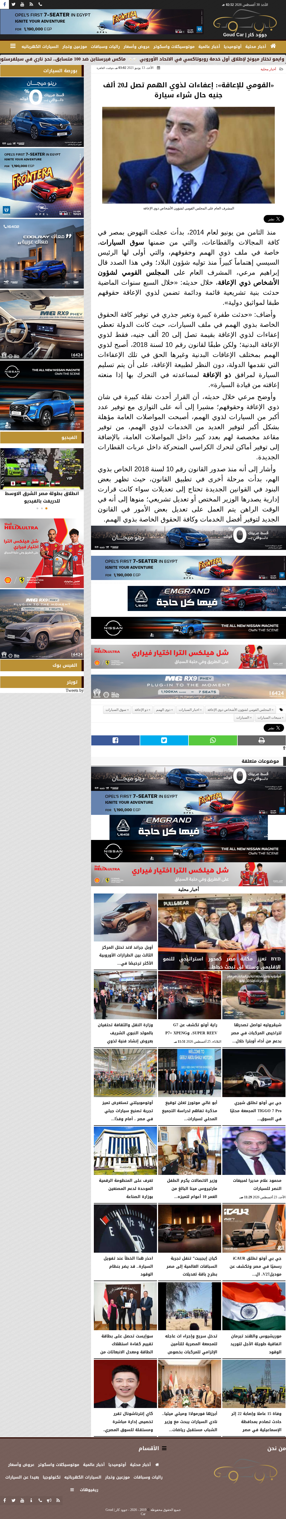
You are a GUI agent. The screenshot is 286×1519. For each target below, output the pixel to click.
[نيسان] (188, 629)
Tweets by (75, 690)
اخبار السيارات (189, 710)
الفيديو (69, 437)
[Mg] (188, 688)
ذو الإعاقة (217, 374)
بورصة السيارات (60, 70)
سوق (134, 242)
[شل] (188, 658)
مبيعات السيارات (269, 717)
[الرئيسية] (273, 46)
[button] (46, 508)
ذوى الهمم (163, 710)
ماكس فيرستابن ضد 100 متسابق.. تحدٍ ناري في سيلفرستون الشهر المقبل (101, 59)
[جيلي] (207, 600)
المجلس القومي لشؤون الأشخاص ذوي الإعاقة (239, 710)
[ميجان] (188, 539)
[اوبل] (188, 569)
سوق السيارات (116, 710)
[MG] (42, 324)
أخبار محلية (268, 69)
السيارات (112, 242)
